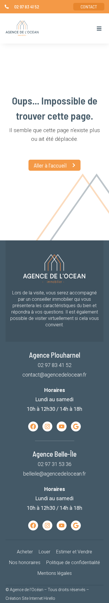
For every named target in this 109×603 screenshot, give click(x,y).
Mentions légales (54, 573)
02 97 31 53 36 (55, 464)
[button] (99, 28)
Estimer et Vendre (74, 552)
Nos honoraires (24, 562)
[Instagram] (47, 426)
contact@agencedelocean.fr (54, 375)
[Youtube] (62, 426)
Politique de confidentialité (73, 562)
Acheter (25, 552)
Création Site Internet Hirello (30, 598)
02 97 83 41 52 (55, 365)
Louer (44, 552)
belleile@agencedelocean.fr (54, 474)
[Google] (76, 426)
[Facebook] (33, 426)
